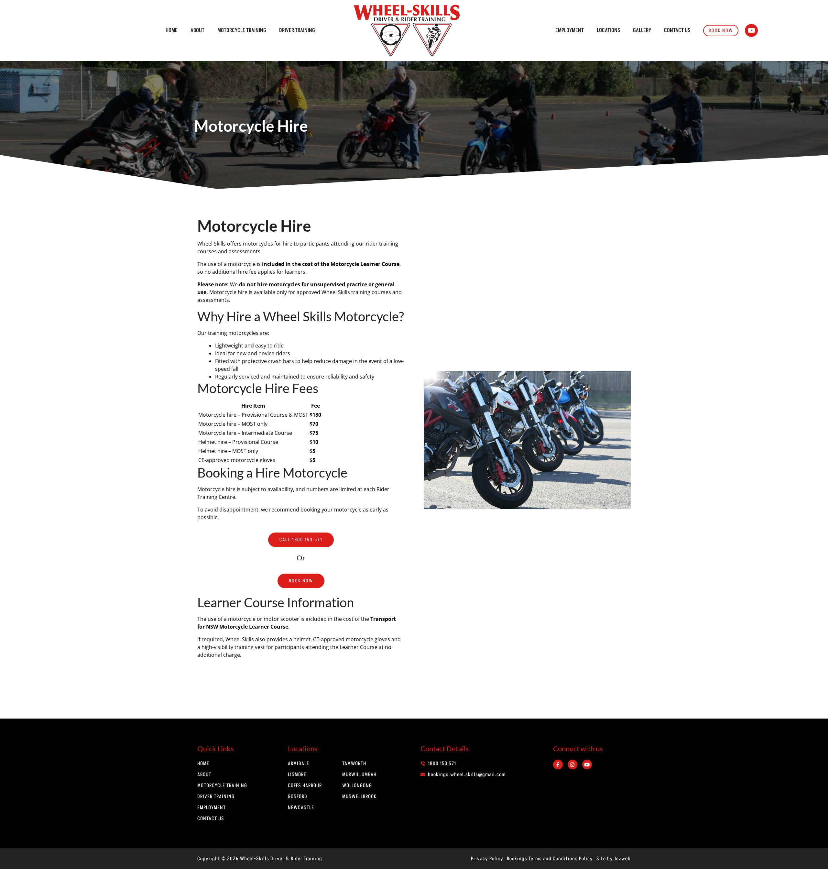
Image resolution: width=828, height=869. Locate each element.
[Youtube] (751, 30)
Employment (569, 30)
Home (172, 30)
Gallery (642, 30)
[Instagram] (572, 764)
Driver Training (297, 30)
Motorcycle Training (241, 30)
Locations (608, 30)
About (197, 30)
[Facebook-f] (558, 764)
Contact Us (677, 30)
